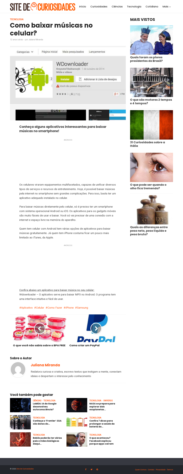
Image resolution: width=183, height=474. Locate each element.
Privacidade (160, 470)
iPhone (69, 307)
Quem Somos (140, 470)
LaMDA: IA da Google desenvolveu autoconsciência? (44, 406)
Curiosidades (98, 6)
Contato (151, 470)
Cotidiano (152, 6)
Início (82, 6)
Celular (40, 307)
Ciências (117, 6)
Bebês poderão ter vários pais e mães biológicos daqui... (47, 440)
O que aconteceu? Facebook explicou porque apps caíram (101, 440)
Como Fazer (54, 307)
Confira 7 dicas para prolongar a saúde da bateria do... (102, 423)
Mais (165, 6)
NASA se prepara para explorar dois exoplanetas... (102, 406)
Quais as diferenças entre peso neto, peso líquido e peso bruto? (149, 230)
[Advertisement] (68, 161)
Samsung (82, 307)
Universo (108, 400)
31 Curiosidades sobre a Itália (147, 144)
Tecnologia (134, 6)
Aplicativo (27, 307)
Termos (170, 470)
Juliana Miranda (35, 39)
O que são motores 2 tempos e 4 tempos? (151, 101)
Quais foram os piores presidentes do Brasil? (146, 59)
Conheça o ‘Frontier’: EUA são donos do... (47, 422)
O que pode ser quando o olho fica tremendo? (148, 186)
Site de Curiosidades (25, 469)
